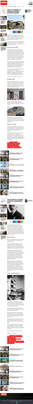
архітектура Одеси (17, 143)
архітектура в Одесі (10, 143)
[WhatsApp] (21, 32)
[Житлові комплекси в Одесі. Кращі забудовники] (4, 164)
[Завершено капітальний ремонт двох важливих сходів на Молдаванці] (26, 10)
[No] (31, 401)
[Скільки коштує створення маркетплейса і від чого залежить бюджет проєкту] (3, 35)
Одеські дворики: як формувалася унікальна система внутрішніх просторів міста (3, 22)
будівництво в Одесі (16, 146)
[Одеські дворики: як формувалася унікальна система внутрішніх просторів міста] (3, 18)
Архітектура (4, 8)
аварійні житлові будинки (13, 142)
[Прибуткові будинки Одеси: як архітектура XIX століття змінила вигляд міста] (3, 27)
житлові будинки (10, 147)
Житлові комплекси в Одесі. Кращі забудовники (17, 164)
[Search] (27, 4)
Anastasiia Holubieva (4, 12)
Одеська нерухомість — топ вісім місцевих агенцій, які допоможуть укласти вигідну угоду (17, 170)
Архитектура (11, 169)
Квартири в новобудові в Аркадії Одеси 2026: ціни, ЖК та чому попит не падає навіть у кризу (17, 193)
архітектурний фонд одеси (11, 144)
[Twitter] (16, 32)
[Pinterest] (19, 32)
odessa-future (20, 39)
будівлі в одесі (10, 146)
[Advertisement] (29, 26)
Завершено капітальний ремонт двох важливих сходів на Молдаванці (30, 10)
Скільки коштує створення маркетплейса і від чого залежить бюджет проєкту (3, 39)
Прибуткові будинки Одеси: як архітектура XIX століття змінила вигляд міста (3, 30)
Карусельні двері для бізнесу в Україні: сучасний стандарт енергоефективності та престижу (17, 187)
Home (1, 8)
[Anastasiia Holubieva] (1, 12)
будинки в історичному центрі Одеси (13, 145)
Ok (16, 402)
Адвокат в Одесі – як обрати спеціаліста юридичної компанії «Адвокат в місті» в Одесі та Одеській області (3, 49)
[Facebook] (14, 32)
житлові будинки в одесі (17, 147)
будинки (18, 144)
